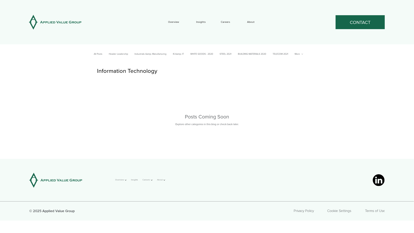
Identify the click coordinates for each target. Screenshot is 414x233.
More (297, 53)
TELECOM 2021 (280, 53)
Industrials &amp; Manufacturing (150, 53)
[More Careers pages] (231, 22)
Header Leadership (118, 53)
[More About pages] (164, 180)
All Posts (98, 53)
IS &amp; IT (178, 53)
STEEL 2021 (225, 53)
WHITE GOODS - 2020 (201, 53)
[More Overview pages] (180, 22)
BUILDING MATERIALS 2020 (252, 53)
